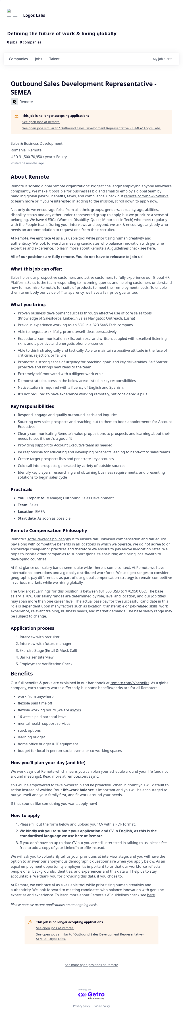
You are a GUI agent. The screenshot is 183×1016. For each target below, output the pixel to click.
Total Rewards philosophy (49, 539)
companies (18, 58)
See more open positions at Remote (91, 965)
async (75, 710)
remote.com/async (82, 776)
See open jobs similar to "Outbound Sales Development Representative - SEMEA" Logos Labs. (91, 128)
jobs (38, 58)
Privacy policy (81, 1006)
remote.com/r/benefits (129, 682)
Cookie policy (102, 1006)
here (151, 248)
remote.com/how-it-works (146, 196)
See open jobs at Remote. (41, 122)
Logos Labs (34, 15)
